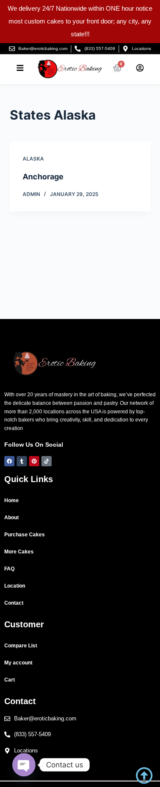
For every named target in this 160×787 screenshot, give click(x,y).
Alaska (33, 158)
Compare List (20, 646)
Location (14, 586)
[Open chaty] (23, 764)
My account (18, 663)
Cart (9, 680)
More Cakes (19, 552)
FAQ (9, 569)
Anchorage (43, 176)
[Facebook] (9, 461)
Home (11, 500)
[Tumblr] (22, 461)
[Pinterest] (34, 461)
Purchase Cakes (24, 535)
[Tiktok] (46, 461)
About (11, 518)
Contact (13, 603)
